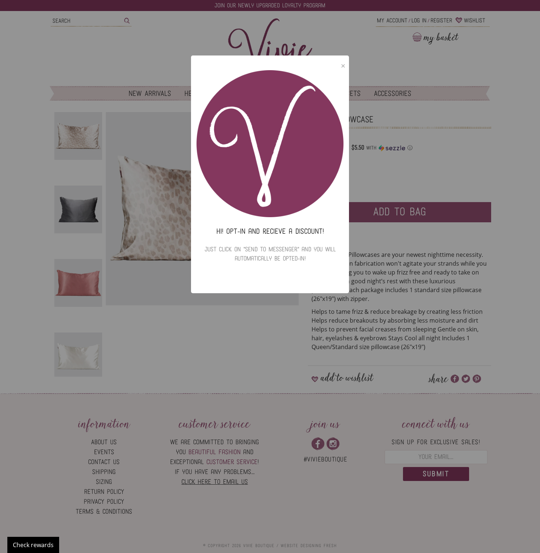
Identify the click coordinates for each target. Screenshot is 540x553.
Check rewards (33, 545)
